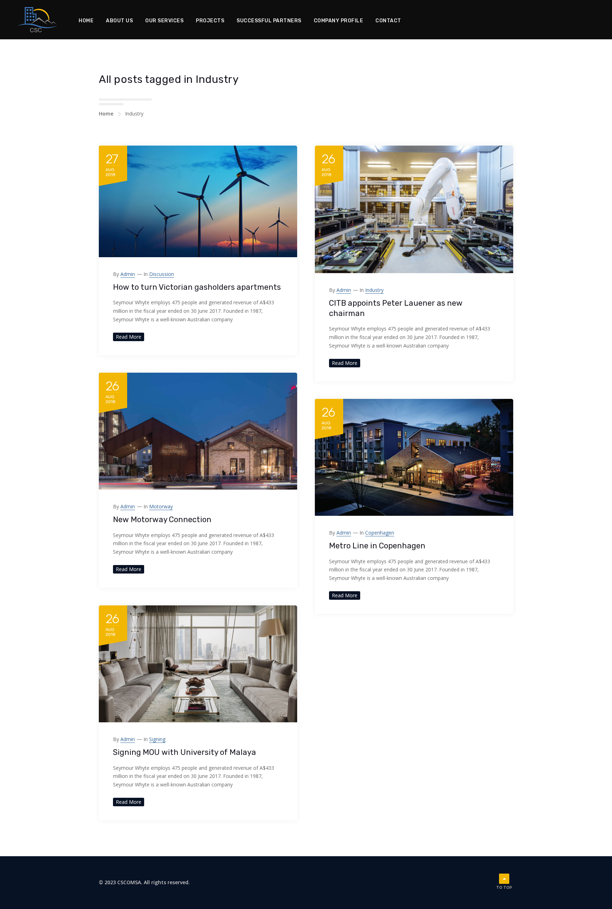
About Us (119, 21)
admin (127, 274)
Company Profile (338, 21)
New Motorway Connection (162, 519)
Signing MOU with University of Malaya (184, 752)
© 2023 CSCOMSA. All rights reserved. (144, 882)
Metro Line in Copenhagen (377, 546)
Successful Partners (269, 21)
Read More (128, 336)
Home (86, 21)
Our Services (164, 21)
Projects (210, 21)
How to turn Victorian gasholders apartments (197, 287)
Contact (388, 21)
